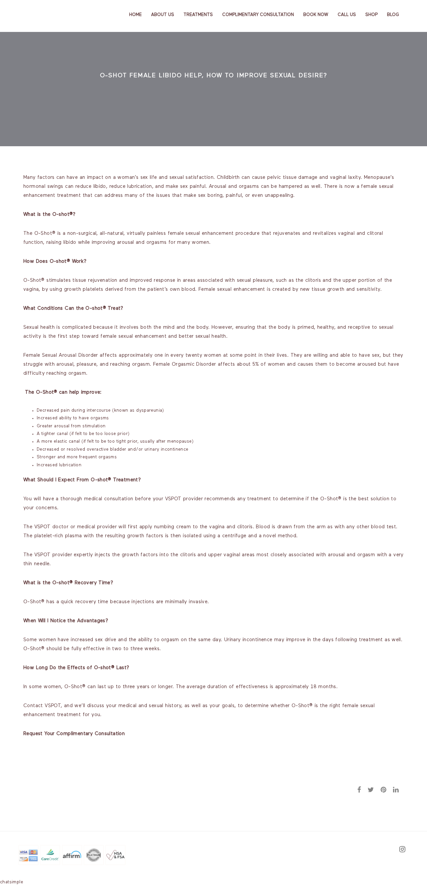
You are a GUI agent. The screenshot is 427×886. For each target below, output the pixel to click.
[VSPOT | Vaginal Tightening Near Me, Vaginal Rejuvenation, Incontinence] (52, 14)
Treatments (198, 15)
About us (162, 15)
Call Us (347, 15)
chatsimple (11, 882)
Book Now (315, 15)
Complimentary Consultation (258, 15)
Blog (393, 15)
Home (135, 15)
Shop (371, 15)
